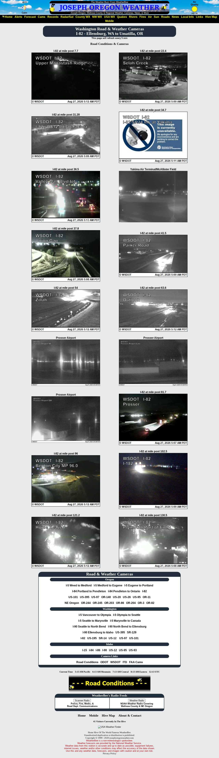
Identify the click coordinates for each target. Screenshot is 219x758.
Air (150, 16)
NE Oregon (72, 602)
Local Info (187, 16)
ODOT (104, 662)
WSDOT (115, 662)
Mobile (109, 21)
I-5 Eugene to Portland (138, 585)
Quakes (122, 16)
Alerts (18, 16)
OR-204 (131, 602)
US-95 (137, 597)
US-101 (73, 597)
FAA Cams (136, 662)
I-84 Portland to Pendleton (89, 591)
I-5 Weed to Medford (79, 585)
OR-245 (97, 602)
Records (53, 16)
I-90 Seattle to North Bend (89, 626)
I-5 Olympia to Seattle (126, 614)
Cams (41, 16)
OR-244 (86, 602)
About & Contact (129, 715)
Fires (142, 16)
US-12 (113, 638)
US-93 (133, 650)
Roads (165, 16)
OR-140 (106, 597)
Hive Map (211, 16)
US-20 (117, 597)
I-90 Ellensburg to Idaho (98, 632)
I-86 (98, 650)
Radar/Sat (67, 16)
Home (8, 16)
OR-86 (120, 602)
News (175, 16)
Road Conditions (87, 662)
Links (199, 16)
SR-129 (131, 632)
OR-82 (150, 602)
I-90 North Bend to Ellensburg (127, 626)
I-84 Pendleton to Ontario (124, 591)
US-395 (84, 597)
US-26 (127, 597)
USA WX (109, 16)
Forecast (30, 16)
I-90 (104, 650)
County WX (82, 16)
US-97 (95, 597)
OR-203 (109, 602)
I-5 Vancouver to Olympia (95, 614)
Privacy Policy (109, 753)
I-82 (144, 591)
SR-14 (103, 638)
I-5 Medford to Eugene (108, 585)
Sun (156, 16)
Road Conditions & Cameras (109, 44)
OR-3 (141, 602)
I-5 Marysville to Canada (125, 620)
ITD (125, 662)
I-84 (91, 650)
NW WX (97, 16)
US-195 (92, 638)
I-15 (84, 650)
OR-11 (147, 597)
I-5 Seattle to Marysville (93, 620)
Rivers (133, 16)
